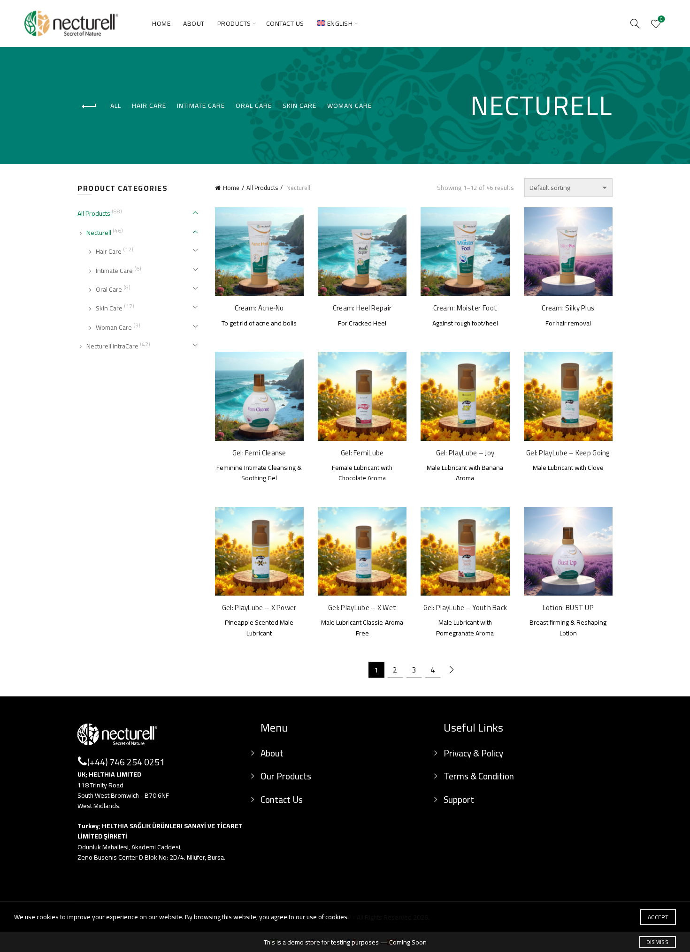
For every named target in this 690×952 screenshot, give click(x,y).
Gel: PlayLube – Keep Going (568, 453)
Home (161, 23)
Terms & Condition (479, 776)
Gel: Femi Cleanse (259, 453)
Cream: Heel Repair (362, 308)
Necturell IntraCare (112, 346)
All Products (262, 187)
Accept (658, 917)
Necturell (98, 233)
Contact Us (285, 23)
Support (459, 799)
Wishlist (661, 20)
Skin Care (299, 105)
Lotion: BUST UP (568, 608)
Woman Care (349, 105)
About (194, 23)
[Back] (89, 106)
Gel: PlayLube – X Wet (362, 608)
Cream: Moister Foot (465, 308)
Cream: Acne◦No (259, 308)
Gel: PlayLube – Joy (465, 453)
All (115, 105)
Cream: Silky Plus (568, 308)
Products (234, 23)
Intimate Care (201, 105)
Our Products (286, 776)
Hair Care (149, 105)
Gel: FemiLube (362, 453)
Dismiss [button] (657, 942)
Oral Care (254, 105)
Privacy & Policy (473, 753)
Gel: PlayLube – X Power (259, 608)
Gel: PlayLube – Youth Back (465, 608)
